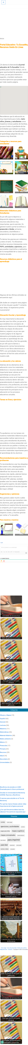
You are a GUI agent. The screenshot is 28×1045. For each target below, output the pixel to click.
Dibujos (6, 206)
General (2, 722)
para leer (4, 845)
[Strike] (6, 552)
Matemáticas (6, 191)
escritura (22, 826)
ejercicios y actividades (10, 826)
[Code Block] (13, 552)
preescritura (12, 845)
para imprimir (14, 840)
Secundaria (21, 172)
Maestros (7, 534)
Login (1, 542)
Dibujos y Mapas (5, 715)
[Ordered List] (8, 552)
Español (21, 191)
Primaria (6, 172)
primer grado (19, 845)
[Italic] (3, 552)
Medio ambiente (5, 739)
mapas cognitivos (18, 831)
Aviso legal (3, 948)
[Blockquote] (12, 552)
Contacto (10, 949)
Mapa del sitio (3, 949)
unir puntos (13, 849)
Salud (2, 756)
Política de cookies (22, 948)
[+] (18, 551)
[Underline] (5, 552)
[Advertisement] (14, 23)
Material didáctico (6, 158)
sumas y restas (4, 849)
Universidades (4, 762)
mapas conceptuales (8, 835)
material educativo (20, 835)
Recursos (21, 534)
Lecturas (21, 206)
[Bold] (1, 552)
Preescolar (21, 158)
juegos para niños (5, 831)
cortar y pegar (9, 822)
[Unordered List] (10, 552)
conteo (3, 822)
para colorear (3, 840)
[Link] (15, 552)
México (2, 742)
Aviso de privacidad (11, 948)
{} (16, 551)
